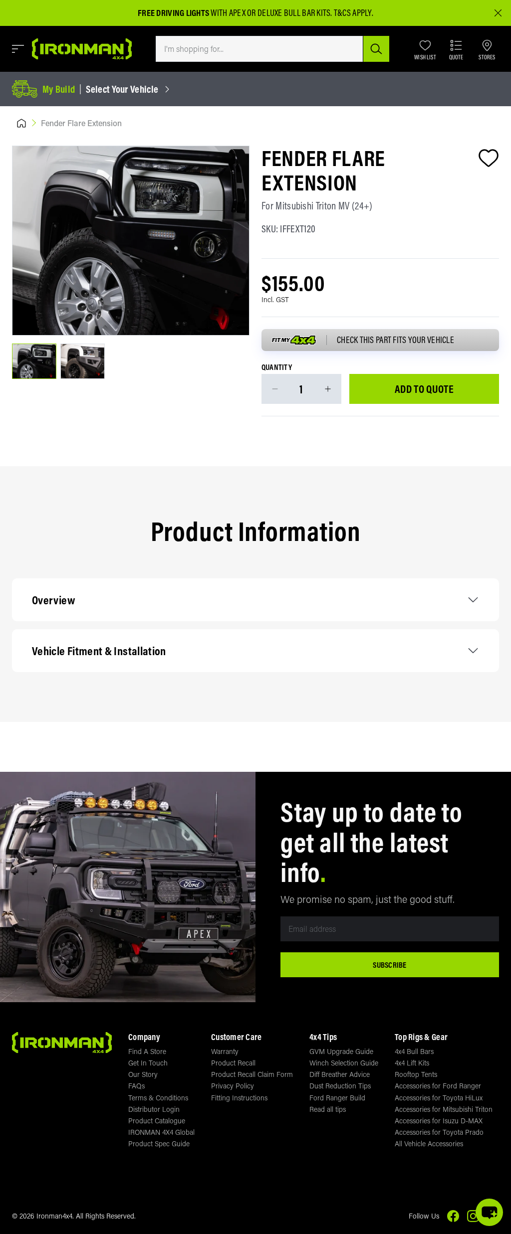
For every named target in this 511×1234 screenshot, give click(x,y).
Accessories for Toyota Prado (439, 1132)
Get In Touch (148, 1062)
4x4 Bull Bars (414, 1051)
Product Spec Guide (159, 1143)
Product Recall (233, 1062)
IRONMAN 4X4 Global (161, 1132)
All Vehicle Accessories (429, 1143)
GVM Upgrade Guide (341, 1051)
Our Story (143, 1074)
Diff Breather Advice (339, 1074)
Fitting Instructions (239, 1097)
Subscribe (389, 965)
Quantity (276, 367)
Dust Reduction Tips (340, 1085)
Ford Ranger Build (337, 1097)
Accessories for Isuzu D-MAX (439, 1120)
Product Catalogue (156, 1120)
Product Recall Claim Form (252, 1074)
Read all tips (327, 1109)
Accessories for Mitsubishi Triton (444, 1109)
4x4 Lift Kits (412, 1062)
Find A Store (147, 1051)
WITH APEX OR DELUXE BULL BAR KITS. (235, 12)
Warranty (225, 1051)
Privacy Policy (232, 1085)
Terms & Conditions (158, 1097)
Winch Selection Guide (343, 1062)
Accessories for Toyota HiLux (439, 1097)
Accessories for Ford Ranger (438, 1085)
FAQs (136, 1085)
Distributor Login (154, 1109)
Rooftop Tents (416, 1074)
